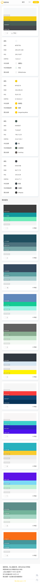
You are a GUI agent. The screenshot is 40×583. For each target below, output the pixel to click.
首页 (23, 2)
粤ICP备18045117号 (20, 581)
